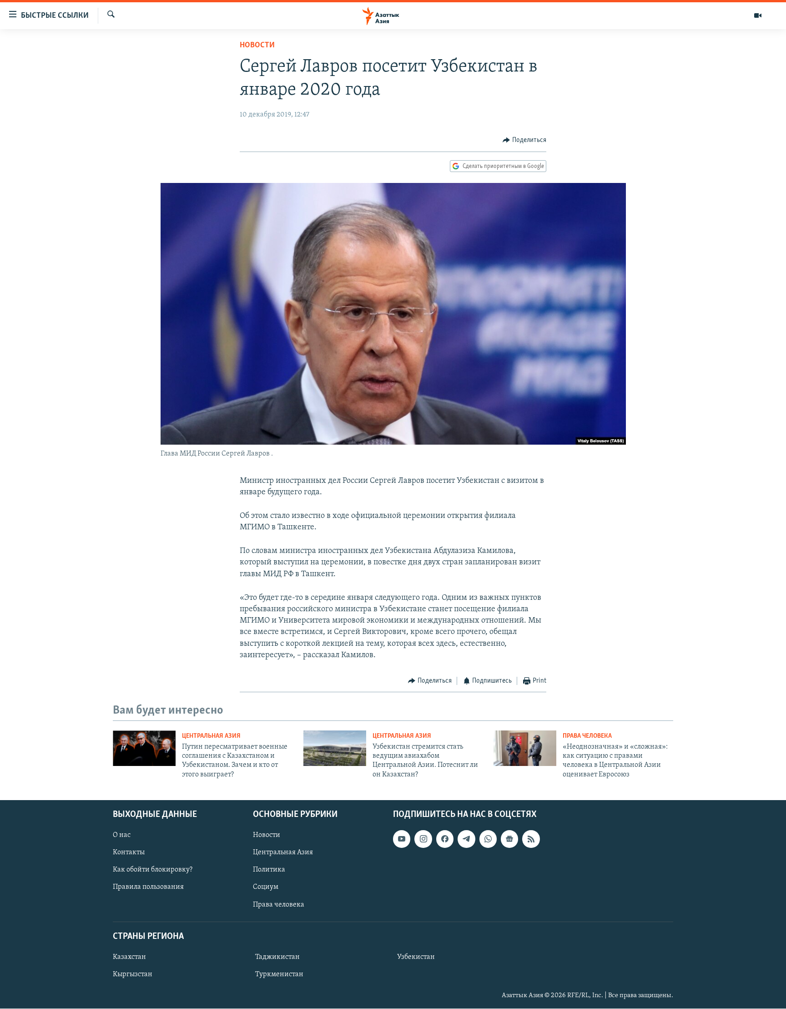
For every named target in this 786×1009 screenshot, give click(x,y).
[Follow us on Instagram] (423, 838)
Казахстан (129, 957)
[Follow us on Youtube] (401, 838)
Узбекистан (416, 957)
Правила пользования (148, 887)
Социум (265, 887)
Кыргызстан (132, 974)
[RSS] (530, 838)
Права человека (587, 736)
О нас (122, 835)
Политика (269, 870)
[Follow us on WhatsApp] (488, 838)
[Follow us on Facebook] (444, 838)
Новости (257, 45)
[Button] (524, 140)
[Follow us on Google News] (509, 838)
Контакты (129, 853)
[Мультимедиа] (757, 15)
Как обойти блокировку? (152, 870)
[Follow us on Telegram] (466, 838)
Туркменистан (279, 974)
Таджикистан (277, 957)
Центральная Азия (211, 736)
